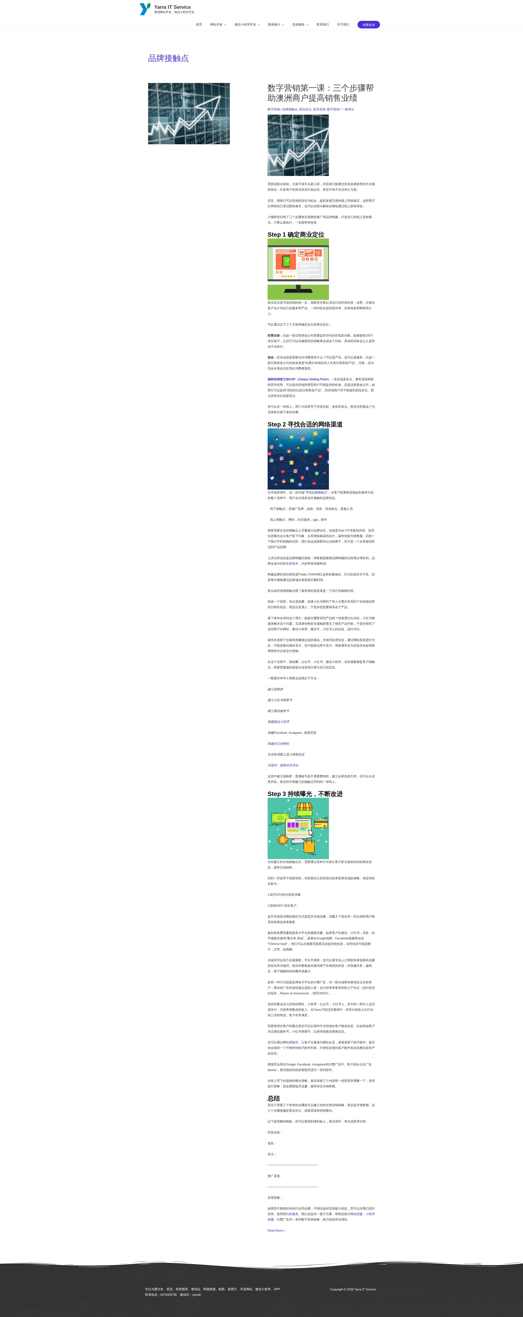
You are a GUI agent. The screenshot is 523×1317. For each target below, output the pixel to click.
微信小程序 (281, 721)
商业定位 (305, 109)
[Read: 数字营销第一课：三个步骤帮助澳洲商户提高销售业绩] (189, 113)
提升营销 (319, 109)
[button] (218, 24)
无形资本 (292, 563)
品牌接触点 (290, 109)
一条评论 (348, 109)
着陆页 (293, 1042)
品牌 (329, 217)
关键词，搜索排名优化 (283, 765)
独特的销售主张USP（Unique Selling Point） (299, 379)
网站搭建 (356, 1214)
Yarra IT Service (172, 7)
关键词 (272, 960)
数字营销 (274, 109)
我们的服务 (290, 1214)
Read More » (276, 1230)
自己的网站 (281, 743)
